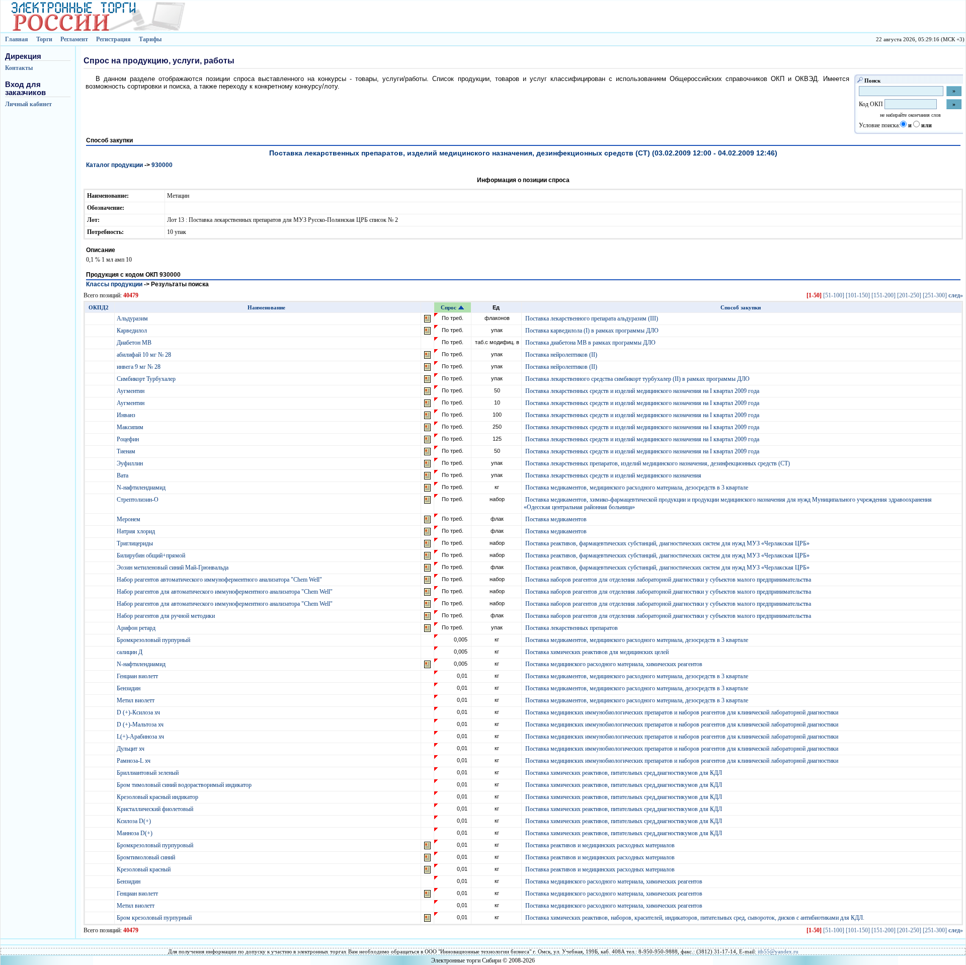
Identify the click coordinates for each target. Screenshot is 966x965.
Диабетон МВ (135, 342)
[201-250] (909, 295)
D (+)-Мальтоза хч (141, 724)
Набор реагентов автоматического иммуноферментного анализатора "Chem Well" (220, 579)
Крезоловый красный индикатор (158, 796)
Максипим (131, 427)
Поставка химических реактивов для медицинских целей (597, 652)
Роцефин (128, 439)
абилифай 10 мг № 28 (145, 354)
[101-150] (858, 295)
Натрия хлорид (136, 531)
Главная (16, 39)
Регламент (74, 39)
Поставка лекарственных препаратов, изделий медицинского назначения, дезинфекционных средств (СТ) (657, 463)
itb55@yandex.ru (778, 951)
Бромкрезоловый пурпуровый (156, 845)
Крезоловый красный (144, 869)
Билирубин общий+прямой (152, 555)
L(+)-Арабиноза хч (141, 736)
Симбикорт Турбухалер (147, 378)
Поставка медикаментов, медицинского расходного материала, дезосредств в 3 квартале (636, 487)
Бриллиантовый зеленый (148, 772)
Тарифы (150, 39)
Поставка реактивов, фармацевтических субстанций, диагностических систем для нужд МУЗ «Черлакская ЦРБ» (667, 543)
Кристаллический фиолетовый (156, 809)
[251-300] (935, 295)
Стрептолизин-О (138, 499)
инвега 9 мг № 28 (139, 366)
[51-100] (833, 295)
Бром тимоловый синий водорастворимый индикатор (185, 784)
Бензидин (129, 688)
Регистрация (113, 39)
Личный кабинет (28, 104)
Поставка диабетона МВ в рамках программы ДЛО (590, 342)
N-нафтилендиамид (142, 487)
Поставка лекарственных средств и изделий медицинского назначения (613, 475)
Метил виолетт (136, 700)
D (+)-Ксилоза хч (139, 712)
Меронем (129, 519)
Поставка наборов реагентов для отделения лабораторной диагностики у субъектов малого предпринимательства (668, 579)
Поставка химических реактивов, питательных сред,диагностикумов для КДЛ (623, 772)
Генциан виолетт (138, 676)
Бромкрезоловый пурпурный (154, 640)
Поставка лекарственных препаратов (571, 627)
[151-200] (883, 295)
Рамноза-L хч (134, 760)
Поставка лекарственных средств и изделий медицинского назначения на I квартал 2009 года (642, 390)
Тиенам (127, 451)
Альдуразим (133, 318)
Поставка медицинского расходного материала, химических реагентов (613, 664)
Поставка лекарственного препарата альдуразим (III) (591, 318)
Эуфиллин (130, 463)
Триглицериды (135, 543)
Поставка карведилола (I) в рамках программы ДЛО (592, 330)
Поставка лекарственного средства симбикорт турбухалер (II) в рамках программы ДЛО (637, 378)
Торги (44, 39)
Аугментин (131, 390)
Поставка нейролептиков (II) (561, 354)
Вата (123, 475)
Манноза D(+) (135, 833)
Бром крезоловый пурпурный (155, 917)
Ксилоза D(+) (134, 821)
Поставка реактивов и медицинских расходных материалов (600, 845)
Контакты (19, 67)
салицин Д (130, 652)
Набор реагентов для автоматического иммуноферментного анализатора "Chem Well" (225, 591)
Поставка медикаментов (556, 519)
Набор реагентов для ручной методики (166, 615)
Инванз (127, 415)
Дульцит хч (131, 748)
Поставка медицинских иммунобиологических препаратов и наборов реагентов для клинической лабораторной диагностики (681, 712)
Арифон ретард (137, 627)
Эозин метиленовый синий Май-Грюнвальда (173, 567)
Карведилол (132, 330)
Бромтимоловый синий (147, 857)
